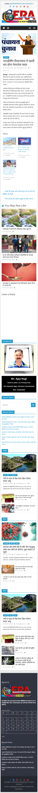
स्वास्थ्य (17, 543)
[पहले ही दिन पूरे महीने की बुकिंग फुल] (8, 647)
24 (3, 729)
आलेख (5, 475)
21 (23, 726)
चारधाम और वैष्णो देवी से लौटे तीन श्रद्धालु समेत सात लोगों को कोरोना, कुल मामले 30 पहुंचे (19, 549)
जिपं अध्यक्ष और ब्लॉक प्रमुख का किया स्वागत (20, 199)
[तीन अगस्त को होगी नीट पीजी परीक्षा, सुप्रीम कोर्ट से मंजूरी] (8, 566)
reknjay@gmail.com (21, 68)
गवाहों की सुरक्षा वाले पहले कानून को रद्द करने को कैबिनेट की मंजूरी (19, 192)
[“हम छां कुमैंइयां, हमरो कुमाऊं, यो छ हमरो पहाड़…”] (8, 505)
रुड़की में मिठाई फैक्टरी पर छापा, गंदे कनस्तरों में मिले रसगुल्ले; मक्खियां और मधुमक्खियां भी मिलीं (21, 4)
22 (28, 726)
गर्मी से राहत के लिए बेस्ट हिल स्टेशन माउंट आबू (17, 479)
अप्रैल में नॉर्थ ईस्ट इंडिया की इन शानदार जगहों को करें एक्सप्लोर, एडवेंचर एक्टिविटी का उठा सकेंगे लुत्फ (25, 661)
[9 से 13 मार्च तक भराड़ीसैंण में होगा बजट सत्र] (9, 141)
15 (28, 722)
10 (3, 722)
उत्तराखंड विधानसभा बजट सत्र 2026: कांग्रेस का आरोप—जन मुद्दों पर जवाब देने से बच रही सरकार (9, 171)
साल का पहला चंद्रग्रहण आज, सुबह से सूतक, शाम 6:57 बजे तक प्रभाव (24, 497)
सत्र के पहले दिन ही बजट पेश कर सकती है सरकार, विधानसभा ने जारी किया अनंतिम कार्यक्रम (24, 148)
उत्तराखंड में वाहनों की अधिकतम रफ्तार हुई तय (17, 229)
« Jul (3, 736)
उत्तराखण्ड (6, 57)
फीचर (15, 475)
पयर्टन (10, 475)
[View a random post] (34, 28)
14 (23, 722)
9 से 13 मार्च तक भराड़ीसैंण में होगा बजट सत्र (8, 148)
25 (8, 729)
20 (18, 726)
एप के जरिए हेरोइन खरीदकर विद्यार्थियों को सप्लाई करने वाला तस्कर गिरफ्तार (18, 256)
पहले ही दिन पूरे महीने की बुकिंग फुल (24, 649)
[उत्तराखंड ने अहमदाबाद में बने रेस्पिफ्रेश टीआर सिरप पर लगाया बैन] (19, 264)
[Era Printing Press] (4, 28)
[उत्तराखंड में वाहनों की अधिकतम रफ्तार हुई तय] (19, 210)
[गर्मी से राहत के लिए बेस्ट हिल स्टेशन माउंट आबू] (19, 455)
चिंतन (12, 543)
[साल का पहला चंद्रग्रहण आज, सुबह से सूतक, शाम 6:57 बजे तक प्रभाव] (8, 495)
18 (8, 726)
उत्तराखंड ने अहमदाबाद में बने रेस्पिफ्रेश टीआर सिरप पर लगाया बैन (19, 284)
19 (13, 726)
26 (13, 729)
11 (8, 722)
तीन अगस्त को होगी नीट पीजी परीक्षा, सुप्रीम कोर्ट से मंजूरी (24, 568)
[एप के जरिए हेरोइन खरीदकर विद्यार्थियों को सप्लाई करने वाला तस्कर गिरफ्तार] (19, 236)
